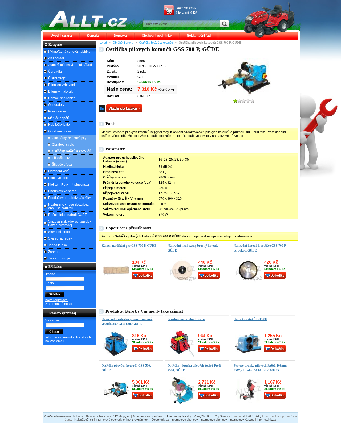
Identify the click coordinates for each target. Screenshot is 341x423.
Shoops (90, 416)
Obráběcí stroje (63, 144)
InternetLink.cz (266, 419)
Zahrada (54, 252)
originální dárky (251, 416)
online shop (103, 416)
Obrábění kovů (59, 171)
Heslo (49, 283)
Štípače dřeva (62, 164)
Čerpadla (55, 71)
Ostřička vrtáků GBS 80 (250, 319)
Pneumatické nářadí (62, 191)
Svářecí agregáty (60, 238)
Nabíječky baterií (60, 125)
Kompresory (57, 111)
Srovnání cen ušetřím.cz (149, 416)
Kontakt (93, 35)
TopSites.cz (222, 416)
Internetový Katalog (179, 416)
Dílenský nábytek (60, 91)
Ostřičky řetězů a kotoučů (156, 42)
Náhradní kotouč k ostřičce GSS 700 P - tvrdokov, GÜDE (260, 248)
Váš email (52, 320)
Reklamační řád (199, 35)
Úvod (103, 42)
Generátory (56, 105)
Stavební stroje (59, 232)
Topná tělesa (57, 245)
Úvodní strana (61, 35)
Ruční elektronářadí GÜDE (67, 215)
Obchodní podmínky (157, 35)
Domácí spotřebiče (61, 98)
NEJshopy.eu (121, 416)
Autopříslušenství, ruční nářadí (70, 65)
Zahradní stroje (59, 258)
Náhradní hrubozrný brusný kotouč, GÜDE (193, 248)
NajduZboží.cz (83, 419)
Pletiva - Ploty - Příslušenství (68, 184)
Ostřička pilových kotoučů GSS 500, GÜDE (126, 368)
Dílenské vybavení (61, 85)
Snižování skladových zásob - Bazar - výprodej (69, 223)
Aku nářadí (56, 58)
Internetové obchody (184, 419)
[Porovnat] (102, 108)
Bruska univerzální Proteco (186, 319)
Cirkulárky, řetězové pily (69, 138)
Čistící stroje (57, 78)
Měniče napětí (58, 118)
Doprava (120, 35)
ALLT (88, 18)
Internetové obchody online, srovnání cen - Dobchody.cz (132, 419)
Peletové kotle (58, 178)
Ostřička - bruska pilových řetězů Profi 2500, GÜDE (194, 368)
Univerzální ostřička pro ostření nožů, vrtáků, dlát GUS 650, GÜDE (127, 321)
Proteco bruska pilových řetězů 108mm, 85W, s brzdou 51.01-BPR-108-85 (260, 368)
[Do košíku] (124, 108)
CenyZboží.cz (203, 416)
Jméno (50, 274)
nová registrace (56, 300)
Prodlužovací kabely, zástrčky (69, 198)
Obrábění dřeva (123, 42)
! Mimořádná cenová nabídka (69, 51)
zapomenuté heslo (58, 304)
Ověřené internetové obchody (63, 416)
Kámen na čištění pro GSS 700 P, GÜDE (129, 246)
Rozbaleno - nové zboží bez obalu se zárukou (68, 206)
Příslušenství (61, 158)
